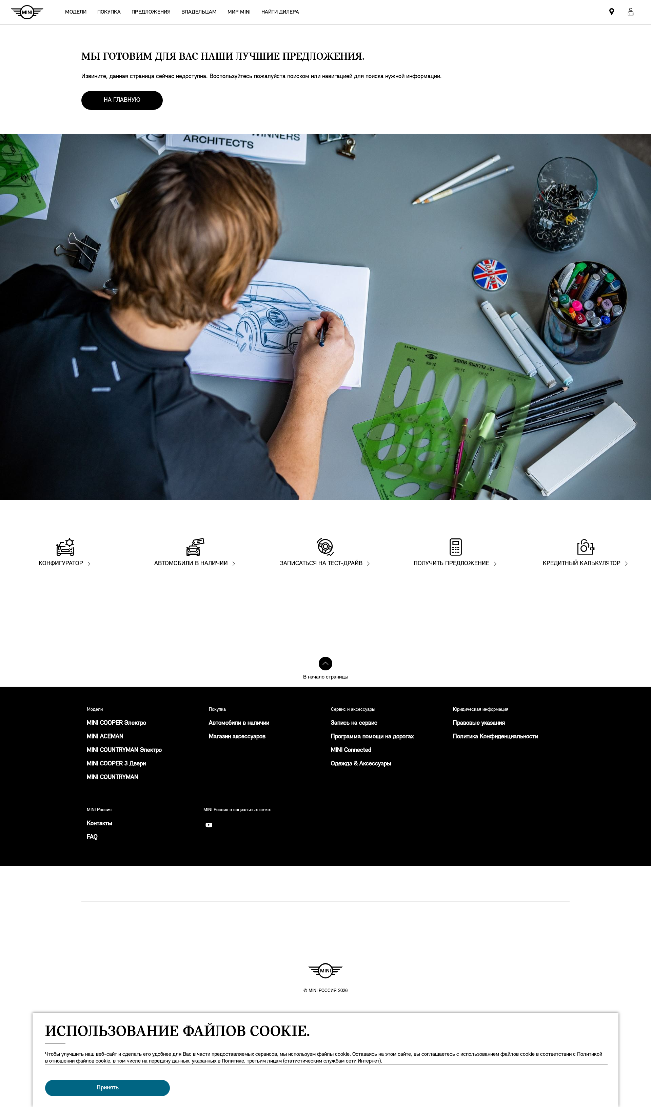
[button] (630, 12)
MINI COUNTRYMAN (112, 778)
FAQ (92, 837)
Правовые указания (479, 723)
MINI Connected (351, 750)
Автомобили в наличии (239, 723)
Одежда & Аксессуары (361, 764)
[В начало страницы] (325, 663)
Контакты (99, 824)
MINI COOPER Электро (116, 723)
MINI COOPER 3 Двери (116, 764)
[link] (280, 12)
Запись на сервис (354, 723)
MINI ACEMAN (105, 737)
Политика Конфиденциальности (495, 737)
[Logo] (325, 970)
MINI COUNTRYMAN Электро (124, 750)
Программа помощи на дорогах (372, 737)
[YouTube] (208, 825)
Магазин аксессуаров (237, 737)
